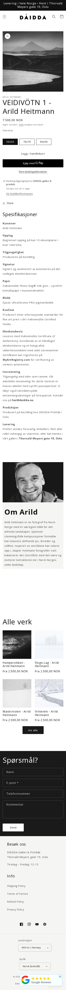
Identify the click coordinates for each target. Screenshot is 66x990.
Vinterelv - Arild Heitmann (46, 713)
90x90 (44, 141)
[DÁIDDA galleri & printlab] (25, 984)
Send (13, 827)
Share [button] (10, 203)
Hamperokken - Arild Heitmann (14, 664)
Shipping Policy (16, 886)
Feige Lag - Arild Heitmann (47, 664)
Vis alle (33, 730)
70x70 (27, 141)
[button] (4, 16)
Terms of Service (17, 893)
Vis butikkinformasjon (19, 193)
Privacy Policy (15, 909)
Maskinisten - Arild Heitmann (16, 713)
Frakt (21, 124)
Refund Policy (15, 901)
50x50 (10, 141)
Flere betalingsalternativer (33, 171)
